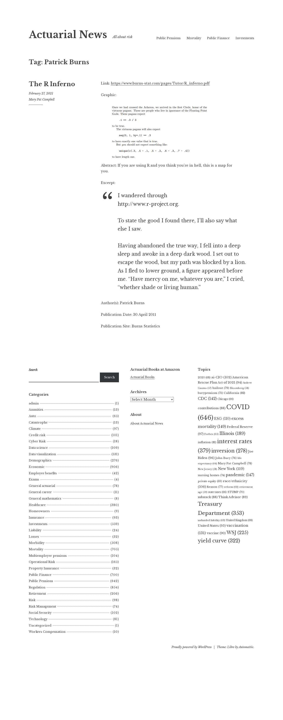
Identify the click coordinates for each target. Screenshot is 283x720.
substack (208, 497)
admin (34, 403)
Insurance (36, 517)
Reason (215, 487)
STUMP (235, 492)
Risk (32, 600)
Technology (38, 619)
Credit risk (37, 435)
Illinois (232, 433)
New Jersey (207, 469)
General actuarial (42, 486)
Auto (32, 416)
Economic (37, 467)
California (234, 393)
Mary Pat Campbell (41, 99)
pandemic (240, 475)
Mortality (194, 38)
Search (109, 377)
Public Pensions (168, 38)
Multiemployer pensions (48, 556)
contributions (211, 408)
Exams (34, 479)
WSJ (237, 532)
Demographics (40, 460)
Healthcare (37, 505)
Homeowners (39, 511)
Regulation (37, 587)
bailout (220, 388)
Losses (34, 536)
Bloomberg (239, 388)
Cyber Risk (37, 441)
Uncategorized (40, 625)
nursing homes (211, 475)
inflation (207, 442)
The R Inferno (52, 84)
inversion (229, 451)
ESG (222, 419)
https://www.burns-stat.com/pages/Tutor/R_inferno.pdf (160, 83)
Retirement (37, 593)
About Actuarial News (146, 423)
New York (231, 469)
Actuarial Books (142, 377)
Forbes (211, 434)
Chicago (226, 399)
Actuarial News (68, 35)
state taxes (217, 492)
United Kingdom (239, 520)
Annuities (36, 409)
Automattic (246, 647)
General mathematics (45, 498)
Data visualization (42, 454)
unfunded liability (211, 520)
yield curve (219, 541)
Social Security (40, 613)
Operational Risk (42, 562)
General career (40, 492)
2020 (204, 377)
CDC (207, 398)
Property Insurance (44, 568)
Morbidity (37, 543)
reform (231, 486)
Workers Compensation (47, 632)
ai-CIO (221, 377)
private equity (210, 481)
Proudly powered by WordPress (192, 647)
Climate (35, 429)
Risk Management (42, 606)
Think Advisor (233, 497)
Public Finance (218, 38)
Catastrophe (38, 422)
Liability (35, 530)
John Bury (226, 458)
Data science (38, 448)
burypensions (210, 392)
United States (212, 526)
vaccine (216, 533)
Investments (245, 38)
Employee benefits (43, 473)
